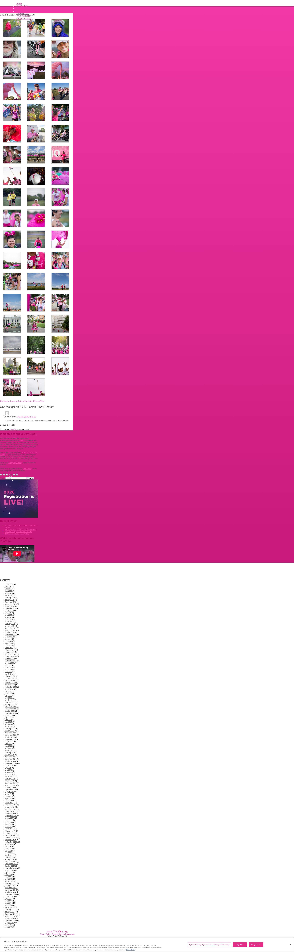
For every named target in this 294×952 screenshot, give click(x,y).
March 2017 (9, 829)
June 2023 (8, 667)
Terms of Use (56, 934)
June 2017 (8, 822)
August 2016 (9, 844)
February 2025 (10, 624)
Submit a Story (24, 18)
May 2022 (8, 696)
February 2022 (10, 702)
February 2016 (10, 857)
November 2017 (11, 811)
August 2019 (9, 765)
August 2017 (9, 818)
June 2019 (8, 770)
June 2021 (8, 720)
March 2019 (9, 776)
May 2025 (8, 617)
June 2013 (8, 927)
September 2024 (11, 635)
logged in (13, 429)
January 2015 (9, 885)
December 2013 (11, 914)
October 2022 (10, 685)
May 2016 (8, 851)
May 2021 (8, 722)
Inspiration (22, 6)
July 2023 (8, 665)
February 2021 (10, 728)
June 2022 (8, 693)
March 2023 (9, 674)
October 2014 (10, 892)
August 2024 (9, 637)
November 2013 (11, 916)
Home (19, 3)
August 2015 (9, 870)
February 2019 (10, 779)
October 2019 (10, 761)
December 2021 (11, 707)
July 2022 (8, 691)
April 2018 (8, 800)
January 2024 (9, 652)
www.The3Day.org (57, 931)
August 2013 (9, 923)
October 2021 (10, 711)
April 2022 (8, 698)
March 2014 (9, 907)
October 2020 (10, 737)
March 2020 (9, 750)
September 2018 (11, 789)
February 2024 (10, 650)
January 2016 (9, 859)
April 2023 (8, 672)
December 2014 (11, 888)
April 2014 (8, 905)
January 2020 (9, 755)
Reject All (240, 945)
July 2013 (8, 925)
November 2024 (11, 630)
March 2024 (9, 648)
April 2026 (8, 593)
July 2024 (8, 639)
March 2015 (9, 881)
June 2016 (8, 848)
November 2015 (11, 864)
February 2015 (10, 883)
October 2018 (10, 787)
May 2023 (8, 669)
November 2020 (11, 735)
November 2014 (11, 890)
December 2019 (11, 757)
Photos (20, 11)
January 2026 (9, 600)
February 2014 (10, 909)
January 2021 (9, 731)
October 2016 (10, 840)
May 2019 (8, 772)
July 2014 (8, 899)
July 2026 (8, 587)
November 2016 (11, 837)
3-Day (22, 440)
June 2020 (8, 744)
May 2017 (8, 824)
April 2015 (8, 879)
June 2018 (8, 796)
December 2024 (11, 628)
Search (2, 478)
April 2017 (8, 827)
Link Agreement (69, 934)
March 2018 (9, 803)
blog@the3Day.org (15, 463)
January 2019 (9, 781)
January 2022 (9, 704)
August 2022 (9, 689)
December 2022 (11, 680)
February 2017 (10, 831)
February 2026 (10, 597)
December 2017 (11, 809)
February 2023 (10, 676)
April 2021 (8, 724)
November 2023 (11, 656)
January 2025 (9, 626)
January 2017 (9, 833)
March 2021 (9, 726)
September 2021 (11, 713)
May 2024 (8, 643)
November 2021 (11, 709)
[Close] (290, 944)
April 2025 (8, 619)
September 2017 (11, 816)
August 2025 (9, 611)
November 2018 (11, 785)
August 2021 (9, 715)
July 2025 (8, 613)
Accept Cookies (256, 945)
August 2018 (9, 792)
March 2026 (9, 595)
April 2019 (8, 774)
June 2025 (8, 615)
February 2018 (10, 805)
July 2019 (8, 768)
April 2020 (8, 748)
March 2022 (9, 700)
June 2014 (8, 901)
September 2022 (11, 687)
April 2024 (8, 645)
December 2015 (11, 861)
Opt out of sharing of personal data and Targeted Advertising (209, 945)
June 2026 (8, 589)
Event (19, 8)
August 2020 (9, 741)
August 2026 (9, 584)
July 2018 (8, 794)
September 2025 (11, 608)
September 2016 (11, 842)
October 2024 (10, 632)
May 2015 (8, 877)
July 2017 (8, 820)
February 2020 (10, 752)
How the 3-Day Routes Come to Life (18, 532)
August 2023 (9, 663)
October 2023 (10, 659)
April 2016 (8, 853)
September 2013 (11, 920)
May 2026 (8, 591)
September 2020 (11, 739)
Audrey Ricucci (11, 417)
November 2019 (11, 759)
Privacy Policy (45, 934)
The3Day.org (27, 469)
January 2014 (9, 912)
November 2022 (11, 683)
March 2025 (9, 621)
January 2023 (9, 678)
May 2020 (8, 746)
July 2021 (8, 717)
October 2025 (10, 606)
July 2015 (8, 872)
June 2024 (8, 641)
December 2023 (11, 654)
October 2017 (10, 813)
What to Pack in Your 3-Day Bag (17, 534)
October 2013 (10, 918)
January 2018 (9, 807)
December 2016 (11, 835)
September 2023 (11, 661)
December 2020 (11, 733)
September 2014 (11, 894)
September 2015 (11, 868)
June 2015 (8, 875)
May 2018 (8, 798)
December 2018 (11, 783)
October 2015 (10, 866)
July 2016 (8, 846)
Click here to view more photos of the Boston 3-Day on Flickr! (22, 401)
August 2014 (9, 896)
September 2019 (11, 763)
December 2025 (11, 602)
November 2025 (11, 604)
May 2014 (8, 903)
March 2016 (9, 855)
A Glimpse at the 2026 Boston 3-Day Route (20, 530)
